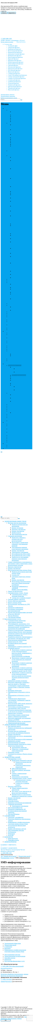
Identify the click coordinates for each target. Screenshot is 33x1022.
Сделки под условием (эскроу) (21, 310)
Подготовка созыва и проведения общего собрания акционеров (18, 715)
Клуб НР (11, 442)
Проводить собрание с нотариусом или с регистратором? (19, 126)
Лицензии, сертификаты (15, 424)
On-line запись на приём (7, 42)
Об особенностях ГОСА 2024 (21, 142)
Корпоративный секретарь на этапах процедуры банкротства (19, 351)
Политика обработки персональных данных (14, 974)
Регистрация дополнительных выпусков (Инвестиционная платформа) (21, 295)
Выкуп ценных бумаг (15, 315)
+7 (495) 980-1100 (6, 38)
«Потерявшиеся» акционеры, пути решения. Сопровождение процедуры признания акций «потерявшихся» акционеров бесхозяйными (21, 164)
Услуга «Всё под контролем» (17, 313)
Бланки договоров (17, 115)
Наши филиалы (13, 445)
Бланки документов (18, 118)
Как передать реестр (14, 333)
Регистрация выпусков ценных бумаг (20, 282)
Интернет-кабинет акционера (21, 377)
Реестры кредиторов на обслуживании (20, 346)
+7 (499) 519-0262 (6, 979)
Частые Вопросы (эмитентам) (13, 850)
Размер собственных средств (17, 435)
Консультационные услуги (16, 155)
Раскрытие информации (15, 320)
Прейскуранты (16, 120)
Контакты (7, 443)
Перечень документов (18, 116)
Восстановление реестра (19, 121)
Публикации (12, 438)
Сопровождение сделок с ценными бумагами (19, 307)
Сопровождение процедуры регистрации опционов (20, 158)
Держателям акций (10, 364)
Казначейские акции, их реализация (19, 721)
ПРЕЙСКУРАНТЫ (10, 842)
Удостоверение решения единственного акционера (20, 135)
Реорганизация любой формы (21, 191)
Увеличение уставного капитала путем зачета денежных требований (22, 207)
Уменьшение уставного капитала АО (19, 198)
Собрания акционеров (15, 123)
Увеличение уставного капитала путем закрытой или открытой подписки (22, 202)
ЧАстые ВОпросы (13, 421)
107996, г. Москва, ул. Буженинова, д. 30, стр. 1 (13, 40)
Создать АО (15, 287)
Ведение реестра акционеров (17, 110)
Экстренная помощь (14, 329)
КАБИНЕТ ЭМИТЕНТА (8, 845)
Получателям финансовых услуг (14, 961)
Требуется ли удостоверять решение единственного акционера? (20, 147)
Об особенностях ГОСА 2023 (21, 141)
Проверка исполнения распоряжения (19, 409)
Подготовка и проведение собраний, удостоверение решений (20, 131)
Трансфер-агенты (13, 447)
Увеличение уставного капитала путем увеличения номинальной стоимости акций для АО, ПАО (22, 212)
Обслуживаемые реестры (16, 437)
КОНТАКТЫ (8, 837)
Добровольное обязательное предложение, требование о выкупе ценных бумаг (19, 700)
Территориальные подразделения (14, 956)
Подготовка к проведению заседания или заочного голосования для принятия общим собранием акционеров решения (21, 266)
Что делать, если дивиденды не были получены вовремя (21, 398)
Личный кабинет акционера (8, 96)
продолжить (11, 13)
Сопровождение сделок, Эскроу (18, 305)
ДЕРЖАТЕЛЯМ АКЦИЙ (12, 757)
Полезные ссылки (13, 359)
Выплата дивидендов (14, 279)
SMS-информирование (19, 375)
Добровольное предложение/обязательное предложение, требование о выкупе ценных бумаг (21, 244)
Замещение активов (14, 741)
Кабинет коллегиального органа (9, 97)
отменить (4, 13)
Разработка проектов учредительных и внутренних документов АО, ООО (21, 188)
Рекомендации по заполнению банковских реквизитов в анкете (22, 402)
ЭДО (13, 378)
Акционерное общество (19, 354)
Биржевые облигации (18, 233)
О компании (8, 422)
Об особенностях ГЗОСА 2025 (21, 144)
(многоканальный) (12, 966)
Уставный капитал (14, 648)
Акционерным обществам (12, 108)
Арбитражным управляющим (13, 331)
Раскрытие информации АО (17, 416)
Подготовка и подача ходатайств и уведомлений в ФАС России (22, 254)
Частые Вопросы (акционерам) (10, 849)
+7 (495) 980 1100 (6, 853)
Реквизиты (11, 440)
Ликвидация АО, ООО (19, 193)
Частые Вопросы (13, 328)
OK (6, 1020)
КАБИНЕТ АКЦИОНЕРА (9, 848)
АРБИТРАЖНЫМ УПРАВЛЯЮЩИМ (16, 724)
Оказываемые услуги (14, 365)
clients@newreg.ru (6, 981)
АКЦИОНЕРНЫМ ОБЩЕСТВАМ (15, 521)
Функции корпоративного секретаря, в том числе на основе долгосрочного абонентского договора (20, 259)
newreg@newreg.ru (6, 968)
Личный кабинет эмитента (7, 94)
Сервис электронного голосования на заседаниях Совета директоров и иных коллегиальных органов (20, 152)
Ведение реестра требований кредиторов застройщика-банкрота (19, 338)
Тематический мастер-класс (20, 277)
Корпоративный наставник (16, 349)
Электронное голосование (20, 139)
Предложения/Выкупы (15, 414)
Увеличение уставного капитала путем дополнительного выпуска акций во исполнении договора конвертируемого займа (22, 219)
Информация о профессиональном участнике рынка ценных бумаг (19, 429)
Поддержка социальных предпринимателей (15, 322)
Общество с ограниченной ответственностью (20, 356)
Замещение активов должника (21, 224)
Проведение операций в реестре (22, 367)
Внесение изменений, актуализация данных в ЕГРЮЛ (22, 272)
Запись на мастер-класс (15, 303)
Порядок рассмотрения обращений (12, 976)
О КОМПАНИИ (9, 816)
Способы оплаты (13, 408)
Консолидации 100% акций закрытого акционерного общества (20, 250)
